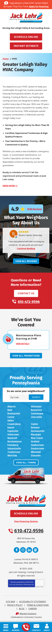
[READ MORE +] (10, 185)
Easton (10, 427)
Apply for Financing (39, 6)
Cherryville (36, 417)
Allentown (36, 406)
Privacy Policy (19, 584)
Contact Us (26, 293)
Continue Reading (26, 248)
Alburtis (11, 406)
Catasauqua (37, 413)
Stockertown (37, 448)
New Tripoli (37, 437)
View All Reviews (26, 261)
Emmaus (35, 427)
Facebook (16, 550)
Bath (9, 409)
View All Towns (26, 462)
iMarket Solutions (27, 613)
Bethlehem (36, 409)
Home (6, 58)
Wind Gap (12, 455)
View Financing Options (26, 521)
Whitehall (36, 451)
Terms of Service (27, 584)
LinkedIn (29, 550)
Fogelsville (12, 431)
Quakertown (37, 445)
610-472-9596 (26, 627)
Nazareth (12, 437)
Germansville (37, 431)
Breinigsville (13, 413)
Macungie (36, 434)
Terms (41, 586)
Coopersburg (14, 423)
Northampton (14, 441)
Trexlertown (13, 451)
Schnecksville (14, 448)
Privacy (37, 586)
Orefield (35, 441)
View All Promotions (26, 355)
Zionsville (36, 455)
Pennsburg (12, 445)
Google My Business (35, 550)
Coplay (34, 423)
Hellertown (13, 434)
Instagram (23, 550)
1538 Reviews (34, 209)
